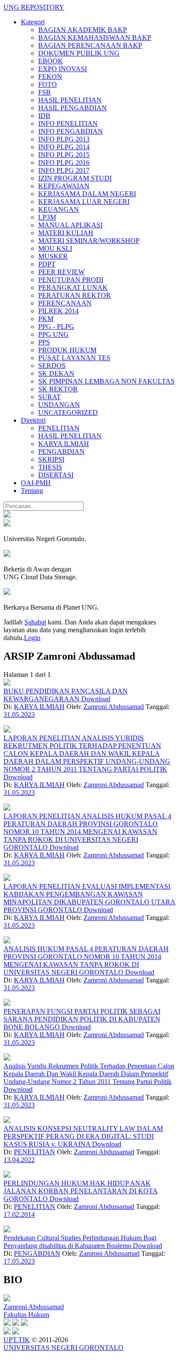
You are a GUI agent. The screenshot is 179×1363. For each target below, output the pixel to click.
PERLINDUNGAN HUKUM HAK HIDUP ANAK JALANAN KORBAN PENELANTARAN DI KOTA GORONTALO (80, 1190)
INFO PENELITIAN (68, 123)
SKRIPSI (51, 459)
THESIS (50, 467)
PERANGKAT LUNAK (73, 287)
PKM (45, 318)
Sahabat (35, 622)
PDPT (47, 264)
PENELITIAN (59, 428)
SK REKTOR (58, 389)
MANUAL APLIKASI (70, 225)
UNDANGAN (59, 404)
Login (32, 637)
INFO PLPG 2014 (64, 147)
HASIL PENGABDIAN (72, 108)
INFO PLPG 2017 (64, 170)
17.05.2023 (19, 1261)
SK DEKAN (56, 373)
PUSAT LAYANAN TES (74, 357)
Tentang (32, 490)
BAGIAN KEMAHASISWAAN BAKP (94, 37)
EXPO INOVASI (62, 68)
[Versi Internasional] (6, 515)
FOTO (47, 84)
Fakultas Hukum (26, 1314)
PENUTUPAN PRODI (70, 279)
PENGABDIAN (61, 451)
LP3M (47, 217)
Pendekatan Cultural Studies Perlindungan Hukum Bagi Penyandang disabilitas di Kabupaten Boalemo (79, 1241)
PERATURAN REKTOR (74, 295)
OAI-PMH (36, 482)
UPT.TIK (16, 1339)
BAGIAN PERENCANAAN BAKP (90, 45)
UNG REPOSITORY (33, 7)
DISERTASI (55, 475)
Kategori (33, 22)
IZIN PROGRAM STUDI (75, 178)
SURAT (49, 397)
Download (95, 699)
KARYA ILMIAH (63, 443)
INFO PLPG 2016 (64, 162)
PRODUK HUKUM (67, 350)
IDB (44, 115)
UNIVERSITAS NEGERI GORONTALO (63, 1347)
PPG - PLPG (56, 326)
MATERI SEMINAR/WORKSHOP (88, 240)
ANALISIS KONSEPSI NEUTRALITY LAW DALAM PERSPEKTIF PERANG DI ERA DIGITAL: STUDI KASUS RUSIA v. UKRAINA (83, 1136)
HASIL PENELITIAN (70, 100)
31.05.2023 (19, 714)
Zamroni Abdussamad (113, 706)
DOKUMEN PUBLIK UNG (78, 53)
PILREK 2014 (58, 311)
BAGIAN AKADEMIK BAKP (82, 29)
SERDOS (52, 365)
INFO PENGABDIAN (70, 131)
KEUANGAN (58, 209)
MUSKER (53, 256)
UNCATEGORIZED (68, 412)
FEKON (50, 76)
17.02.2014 (19, 1214)
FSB (44, 92)
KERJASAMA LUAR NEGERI (83, 201)
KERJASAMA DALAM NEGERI (87, 193)
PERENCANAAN (65, 303)
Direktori (33, 420)
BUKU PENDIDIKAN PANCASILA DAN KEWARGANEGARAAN (65, 695)
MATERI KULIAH (65, 232)
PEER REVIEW (61, 272)
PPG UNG (53, 334)
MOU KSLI (55, 248)
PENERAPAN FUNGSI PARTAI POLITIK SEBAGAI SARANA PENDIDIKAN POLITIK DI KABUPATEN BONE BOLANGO (81, 1019)
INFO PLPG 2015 (64, 154)
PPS (44, 342)
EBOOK (50, 61)
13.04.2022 (19, 1159)
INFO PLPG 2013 (64, 139)
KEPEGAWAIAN (64, 186)
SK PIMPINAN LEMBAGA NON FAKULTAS (106, 381)
